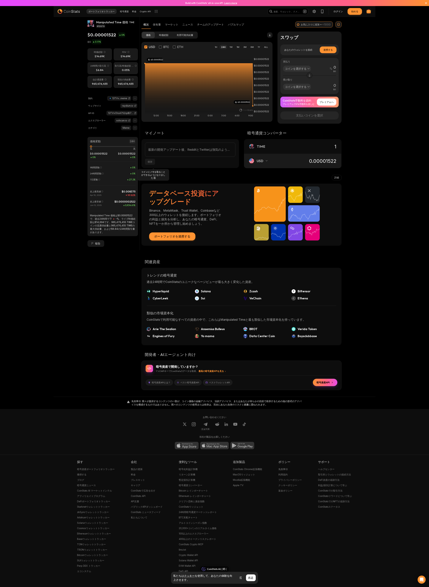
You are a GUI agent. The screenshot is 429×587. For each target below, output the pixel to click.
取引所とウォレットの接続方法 (334, 474)
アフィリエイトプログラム (91, 496)
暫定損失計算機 (187, 479)
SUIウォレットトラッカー (90, 560)
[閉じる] (424, 3)
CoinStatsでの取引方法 (330, 490)
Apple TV (238, 485)
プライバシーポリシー (290, 479)
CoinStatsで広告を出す (143, 490)
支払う (286, 61)
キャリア (135, 485)
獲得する (81, 474)
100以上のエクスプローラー (193, 533)
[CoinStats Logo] (69, 11)
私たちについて (139, 517)
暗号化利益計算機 (188, 469)
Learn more (230, 3)
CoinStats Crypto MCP (191, 544)
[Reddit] (217, 426)
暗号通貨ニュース (86, 485)
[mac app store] (214, 445)
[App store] (187, 445)
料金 (133, 474)
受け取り (287, 79)
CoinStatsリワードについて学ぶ (335, 496)
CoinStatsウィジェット (191, 506)
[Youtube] (235, 426)
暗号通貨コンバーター (190, 485)
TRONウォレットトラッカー (92, 549)
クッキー (189, 575)
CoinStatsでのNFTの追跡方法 (334, 501)
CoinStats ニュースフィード (146, 512)
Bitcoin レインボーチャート (193, 490)
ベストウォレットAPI (219, 382)
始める (354, 11)
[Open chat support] (422, 580)
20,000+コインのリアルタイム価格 (198, 528)
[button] (129, 98)
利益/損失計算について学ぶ (332, 485)
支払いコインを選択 (309, 115)
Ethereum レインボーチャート (195, 496)
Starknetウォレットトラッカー (93, 506)
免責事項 (283, 469)
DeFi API (183, 571)
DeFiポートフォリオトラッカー (93, 501)
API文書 (135, 501)
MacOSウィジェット (244, 474)
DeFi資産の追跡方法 (329, 479)
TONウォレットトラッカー (91, 544)
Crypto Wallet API (188, 555)
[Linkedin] (226, 426)
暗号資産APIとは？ (161, 382)
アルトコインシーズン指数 (193, 522)
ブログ (80, 479)
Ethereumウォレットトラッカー (94, 533)
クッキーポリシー (287, 485)
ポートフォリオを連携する (172, 236)
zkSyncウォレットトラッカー (93, 512)
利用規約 (283, 474)
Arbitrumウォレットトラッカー (93, 517)
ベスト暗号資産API (189, 382)
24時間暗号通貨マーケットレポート (198, 512)
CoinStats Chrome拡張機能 (247, 469)
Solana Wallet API (188, 560)
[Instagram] (194, 426)
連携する (328, 49)
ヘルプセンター (326, 469)
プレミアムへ (327, 102)
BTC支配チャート (188, 517)
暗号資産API (323, 382)
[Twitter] (185, 426)
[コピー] (129, 98)
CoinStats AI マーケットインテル (94, 490)
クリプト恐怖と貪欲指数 (192, 501)
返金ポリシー (285, 490)
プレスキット (138, 479)
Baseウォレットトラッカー (91, 538)
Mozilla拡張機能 (241, 479)
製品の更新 (137, 469)
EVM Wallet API (187, 565)
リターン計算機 (187, 474)
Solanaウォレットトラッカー (92, 522)
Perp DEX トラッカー (88, 565)
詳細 (336, 177)
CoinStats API (138, 496)
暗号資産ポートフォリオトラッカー (96, 469)
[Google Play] (242, 445)
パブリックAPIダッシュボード (147, 506)
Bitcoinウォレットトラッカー (92, 555)
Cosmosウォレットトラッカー (93, 528)
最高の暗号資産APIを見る (211, 371)
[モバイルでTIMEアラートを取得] (338, 24)
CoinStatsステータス (329, 506)
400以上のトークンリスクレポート (197, 538)
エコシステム (84, 571)
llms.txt (182, 549)
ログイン (338, 11)
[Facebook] (244, 426)
